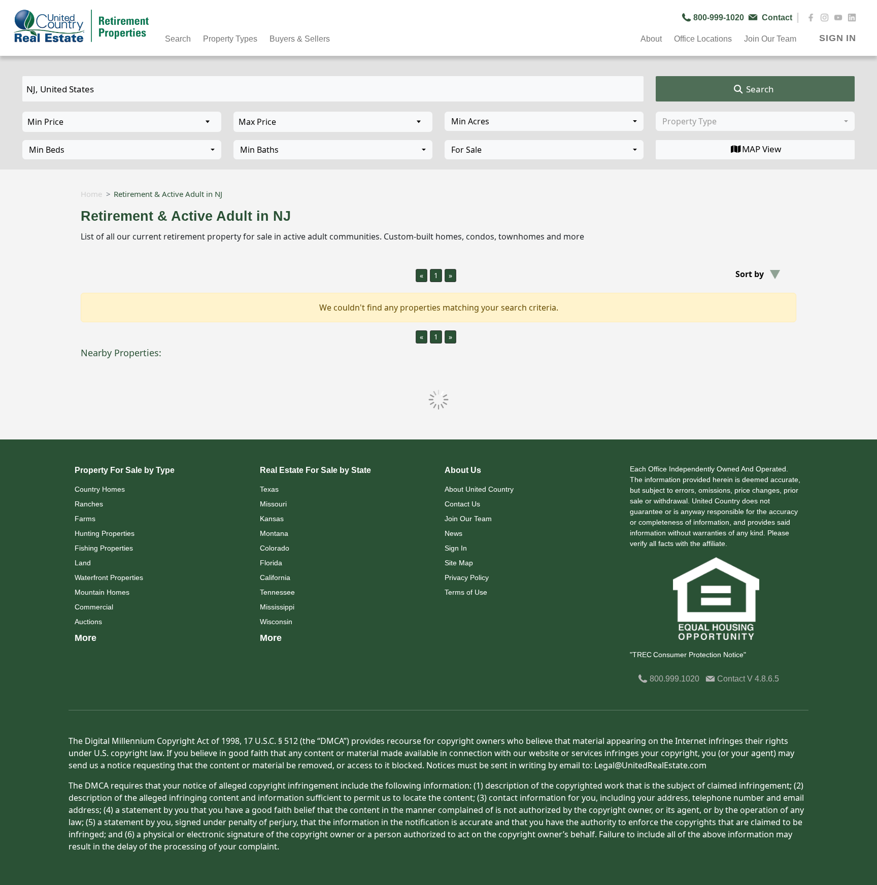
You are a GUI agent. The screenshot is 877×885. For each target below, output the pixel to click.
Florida (271, 563)
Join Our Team (468, 519)
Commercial (94, 607)
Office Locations (703, 39)
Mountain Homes (102, 592)
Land (83, 563)
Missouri (273, 504)
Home (91, 194)
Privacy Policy (467, 577)
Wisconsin (276, 622)
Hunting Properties (104, 533)
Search (759, 89)
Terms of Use (466, 592)
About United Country (479, 489)
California (275, 577)
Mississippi (277, 607)
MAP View (761, 149)
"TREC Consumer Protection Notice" (688, 655)
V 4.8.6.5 (763, 678)
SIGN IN (837, 38)
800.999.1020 (673, 678)
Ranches (89, 504)
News (453, 533)
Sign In (456, 548)
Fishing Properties (104, 548)
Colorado (274, 548)
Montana (274, 533)
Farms (85, 519)
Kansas (272, 519)
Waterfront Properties (109, 577)
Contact (731, 678)
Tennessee (277, 592)
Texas (269, 489)
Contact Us (462, 504)
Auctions (88, 622)
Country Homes (100, 489)
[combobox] (544, 121)
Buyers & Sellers (299, 39)
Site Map (459, 563)
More (85, 638)
